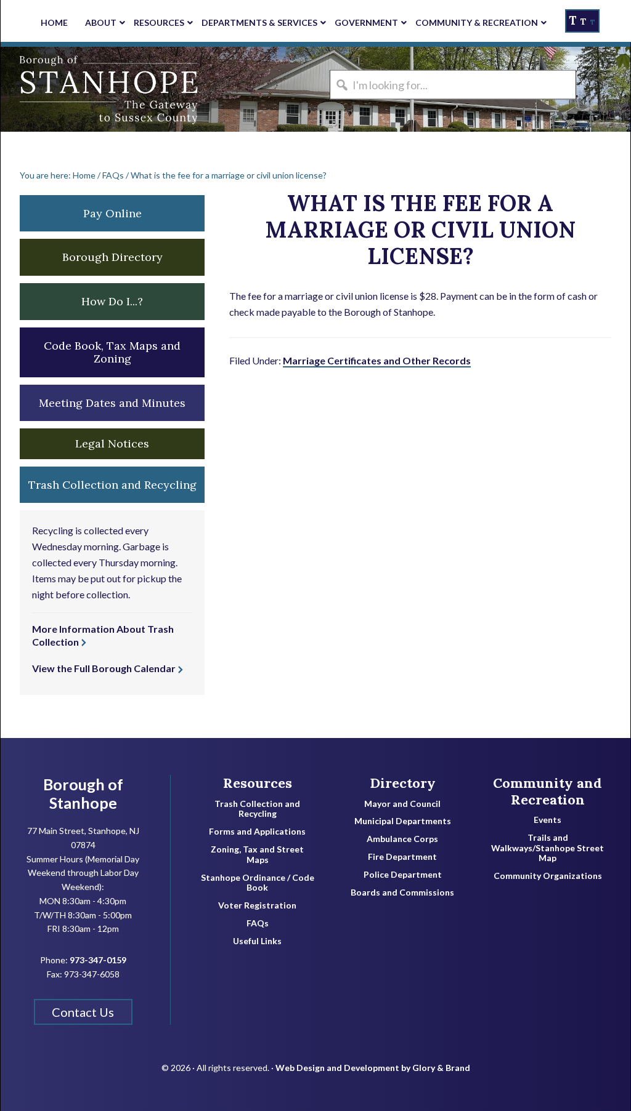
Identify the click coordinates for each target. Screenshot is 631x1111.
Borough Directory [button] (112, 257)
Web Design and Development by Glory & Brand (372, 1067)
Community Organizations (548, 876)
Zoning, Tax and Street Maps (257, 854)
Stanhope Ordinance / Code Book (257, 883)
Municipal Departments (402, 821)
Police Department (403, 875)
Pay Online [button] (112, 213)
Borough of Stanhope (93, 89)
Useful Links (257, 941)
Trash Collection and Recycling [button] (112, 485)
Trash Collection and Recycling (257, 809)
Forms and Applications (257, 831)
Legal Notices (112, 443)
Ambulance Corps (402, 839)
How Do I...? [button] (112, 301)
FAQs (257, 923)
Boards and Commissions (402, 892)
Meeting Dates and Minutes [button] (112, 403)
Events (547, 820)
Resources (257, 783)
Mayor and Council (402, 804)
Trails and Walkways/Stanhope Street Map (547, 848)
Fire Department (402, 857)
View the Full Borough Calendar (104, 668)
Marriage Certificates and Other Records (377, 360)
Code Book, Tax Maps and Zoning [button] (112, 352)
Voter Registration (257, 905)
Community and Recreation (547, 791)
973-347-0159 (98, 960)
